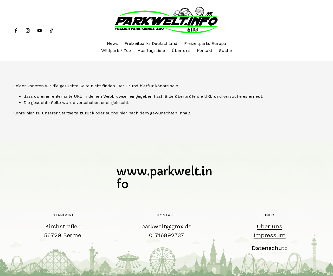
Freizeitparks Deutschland (151, 43)
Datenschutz (269, 247)
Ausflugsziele (151, 50)
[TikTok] (51, 30)
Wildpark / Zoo (116, 50)
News (112, 43)
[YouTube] (39, 30)
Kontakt (204, 50)
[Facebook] (15, 30)
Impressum (270, 235)
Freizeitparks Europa (205, 43)
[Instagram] (27, 30)
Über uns (181, 50)
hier (30, 113)
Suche (225, 50)
